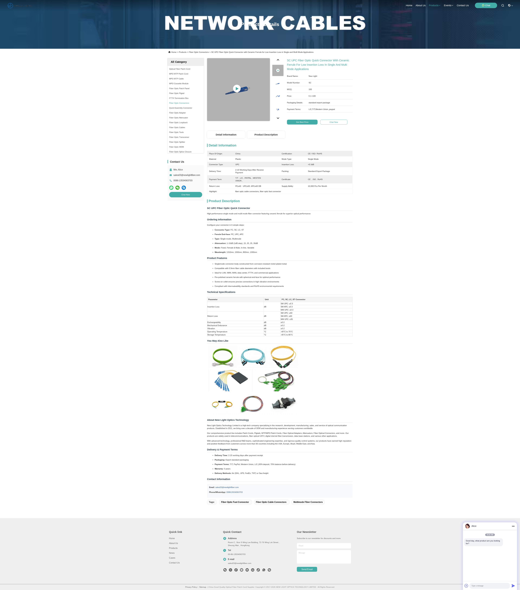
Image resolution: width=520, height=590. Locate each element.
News (172, 553)
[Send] (513, 586)
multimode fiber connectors (308, 502)
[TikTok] (258, 571)
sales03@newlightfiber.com (186, 175)
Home (409, 5)
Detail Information (226, 134)
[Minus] (513, 526)
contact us (463, 5)
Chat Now (185, 195)
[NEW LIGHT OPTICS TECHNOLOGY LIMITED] (20, 5)
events (447, 5)
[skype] (183, 187)
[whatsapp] (171, 187)
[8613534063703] (264, 571)
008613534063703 (234, 492)
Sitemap (202, 587)
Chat (487, 5)
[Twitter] (230, 571)
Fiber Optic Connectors (199, 52)
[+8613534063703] (269, 571)
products (433, 5)
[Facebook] (236, 571)
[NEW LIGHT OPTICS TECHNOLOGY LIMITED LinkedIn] (253, 571)
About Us (173, 543)
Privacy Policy (191, 587)
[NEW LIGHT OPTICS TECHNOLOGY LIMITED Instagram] (241, 571)
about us (421, 5)
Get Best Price (302, 122)
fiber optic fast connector (235, 502)
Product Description (266, 134)
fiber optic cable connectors (271, 502)
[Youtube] (247, 571)
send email (307, 569)
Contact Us (174, 563)
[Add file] (466, 586)
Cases (172, 558)
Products (182, 52)
